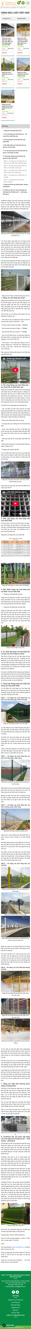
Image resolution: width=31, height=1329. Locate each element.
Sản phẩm (7, 7)
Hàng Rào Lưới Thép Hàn (18, 7)
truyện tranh (15, 1319)
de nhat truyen (10, 1319)
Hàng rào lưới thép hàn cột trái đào (7, 74)
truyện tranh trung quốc (24, 1321)
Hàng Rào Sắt (15, 1307)
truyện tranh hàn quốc (15, 1321)
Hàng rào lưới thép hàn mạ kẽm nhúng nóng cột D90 (7, 107)
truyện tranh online (7, 1321)
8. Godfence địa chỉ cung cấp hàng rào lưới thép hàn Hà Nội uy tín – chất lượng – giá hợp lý (15, 192)
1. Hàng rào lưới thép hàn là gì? (12, 130)
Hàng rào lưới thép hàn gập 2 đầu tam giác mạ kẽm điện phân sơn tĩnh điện (7, 41)
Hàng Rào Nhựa (15, 1305)
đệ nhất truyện (4, 1319)
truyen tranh (20, 1319)
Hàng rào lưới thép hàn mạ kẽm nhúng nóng (23, 74)
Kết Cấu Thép (16, 1312)
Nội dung (5, 126)
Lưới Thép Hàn (15, 1302)
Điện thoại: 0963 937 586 (15, 1284)
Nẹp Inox (15, 1310)
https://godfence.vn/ (18, 1247)
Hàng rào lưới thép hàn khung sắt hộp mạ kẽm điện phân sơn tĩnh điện (22, 41)
